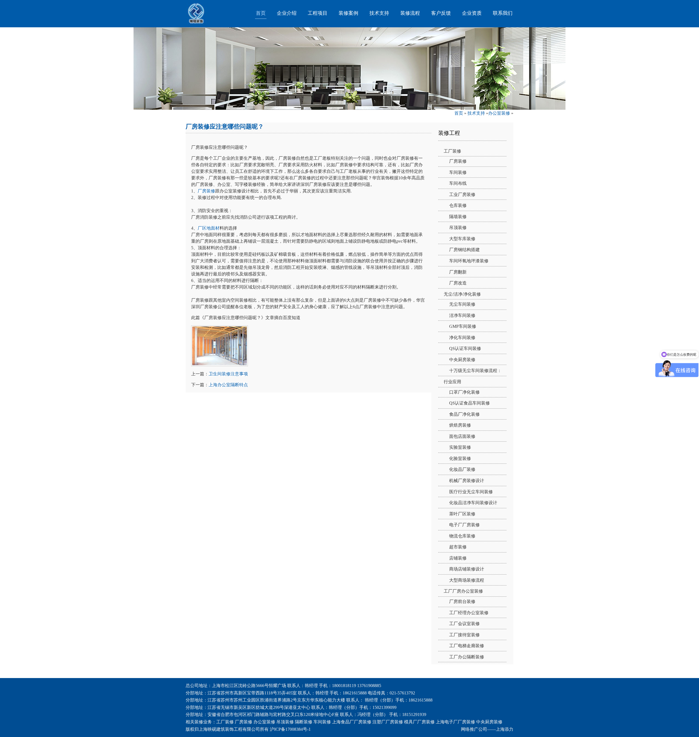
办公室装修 (499, 113)
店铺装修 (458, 558)
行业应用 (452, 381)
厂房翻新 (458, 272)
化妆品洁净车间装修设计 (473, 502)
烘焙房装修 (460, 425)
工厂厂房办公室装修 (463, 591)
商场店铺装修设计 (466, 569)
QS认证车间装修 (465, 348)
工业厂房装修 (462, 194)
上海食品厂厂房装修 (351, 722)
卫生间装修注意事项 (228, 374)
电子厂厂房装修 (464, 524)
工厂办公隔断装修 (466, 657)
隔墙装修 (458, 216)
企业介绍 (287, 13)
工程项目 (317, 13)
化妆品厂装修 (462, 469)
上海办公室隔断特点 (228, 384)
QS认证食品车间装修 (469, 403)
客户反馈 (441, 13)
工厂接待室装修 (464, 634)
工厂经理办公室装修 (468, 612)
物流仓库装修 (462, 536)
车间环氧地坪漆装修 (468, 260)
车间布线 (458, 183)
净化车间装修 (462, 337)
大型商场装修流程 (466, 580)
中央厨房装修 (462, 359)
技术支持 (379, 13)
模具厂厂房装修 (419, 722)
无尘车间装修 (462, 304)
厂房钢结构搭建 (464, 249)
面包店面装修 (462, 436)
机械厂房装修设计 (466, 480)
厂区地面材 (209, 228)
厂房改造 (458, 283)
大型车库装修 (462, 238)
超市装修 (458, 547)
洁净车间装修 (462, 315)
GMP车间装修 (462, 326)
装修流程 (410, 13)
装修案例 (348, 13)
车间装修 (458, 172)
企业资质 (472, 13)
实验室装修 (460, 447)
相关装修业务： (201, 722)
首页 (261, 13)
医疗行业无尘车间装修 (471, 491)
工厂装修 (452, 151)
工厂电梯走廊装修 (466, 645)
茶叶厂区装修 (462, 514)
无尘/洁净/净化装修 (462, 294)
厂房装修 (206, 191)
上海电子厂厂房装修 (455, 722)
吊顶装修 (458, 227)
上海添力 (504, 729)
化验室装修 (460, 458)
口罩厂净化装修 (464, 392)
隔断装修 (303, 722)
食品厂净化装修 (464, 414)
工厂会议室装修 (464, 623)
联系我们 (503, 13)
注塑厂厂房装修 (387, 722)
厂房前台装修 (462, 601)
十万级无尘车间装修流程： (475, 370)
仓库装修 (458, 205)
